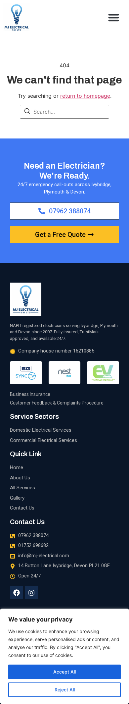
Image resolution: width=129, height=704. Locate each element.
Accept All (64, 672)
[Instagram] (31, 592)
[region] (64, 656)
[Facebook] (16, 592)
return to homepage (85, 95)
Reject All (65, 689)
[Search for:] (64, 112)
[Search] (27, 112)
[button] (114, 17)
